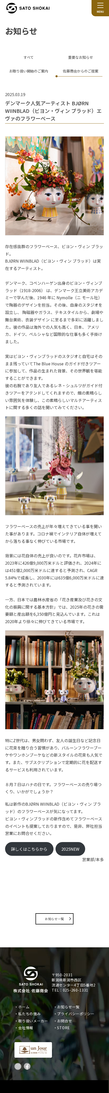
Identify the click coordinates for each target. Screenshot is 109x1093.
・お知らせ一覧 (68, 1006)
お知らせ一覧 (54, 919)
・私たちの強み (29, 1013)
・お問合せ (64, 1020)
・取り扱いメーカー (33, 1020)
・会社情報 (25, 1027)
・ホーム (23, 1006)
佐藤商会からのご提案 (80, 70)
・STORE (63, 1027)
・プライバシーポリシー (76, 1013)
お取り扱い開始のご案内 (28, 70)
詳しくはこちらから (29, 849)
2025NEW (70, 849)
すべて (29, 57)
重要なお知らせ (80, 57)
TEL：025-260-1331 (70, 990)
